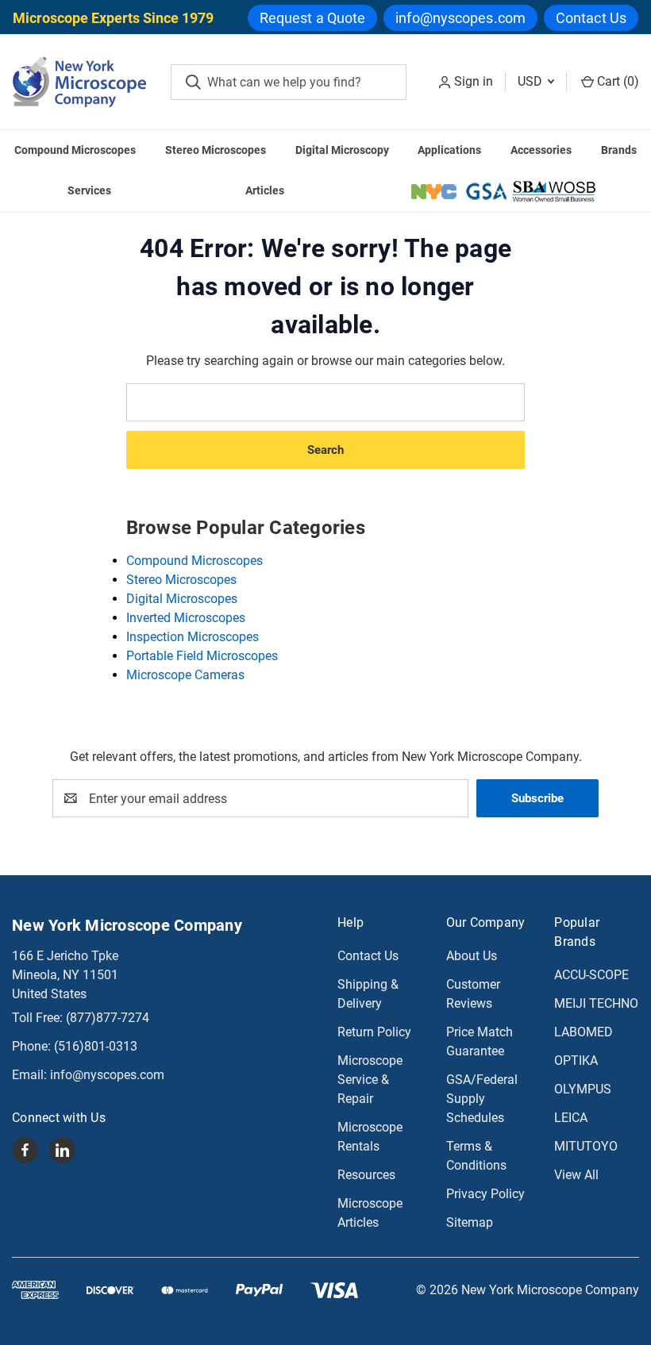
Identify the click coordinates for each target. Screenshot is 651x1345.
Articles (264, 190)
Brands (619, 150)
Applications (449, 150)
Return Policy (374, 1031)
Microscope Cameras (185, 674)
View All (576, 1174)
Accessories (541, 150)
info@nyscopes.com (460, 18)
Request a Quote (313, 18)
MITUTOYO (586, 1146)
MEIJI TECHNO (596, 1003)
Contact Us (591, 18)
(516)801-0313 (95, 1046)
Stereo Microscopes (215, 150)
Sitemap (469, 1222)
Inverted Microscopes (185, 617)
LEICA (570, 1117)
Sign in (473, 81)
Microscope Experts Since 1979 (113, 18)
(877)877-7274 (107, 1017)
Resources (366, 1174)
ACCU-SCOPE (591, 974)
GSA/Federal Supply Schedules (482, 1098)
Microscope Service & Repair (370, 1079)
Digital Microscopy (342, 150)
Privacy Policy (485, 1193)
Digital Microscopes (181, 598)
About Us (471, 955)
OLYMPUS (582, 1089)
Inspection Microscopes (192, 636)
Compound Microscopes (75, 150)
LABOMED (583, 1031)
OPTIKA (576, 1060)
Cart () (616, 81)
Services (89, 190)
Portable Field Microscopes (202, 655)
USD (531, 81)
